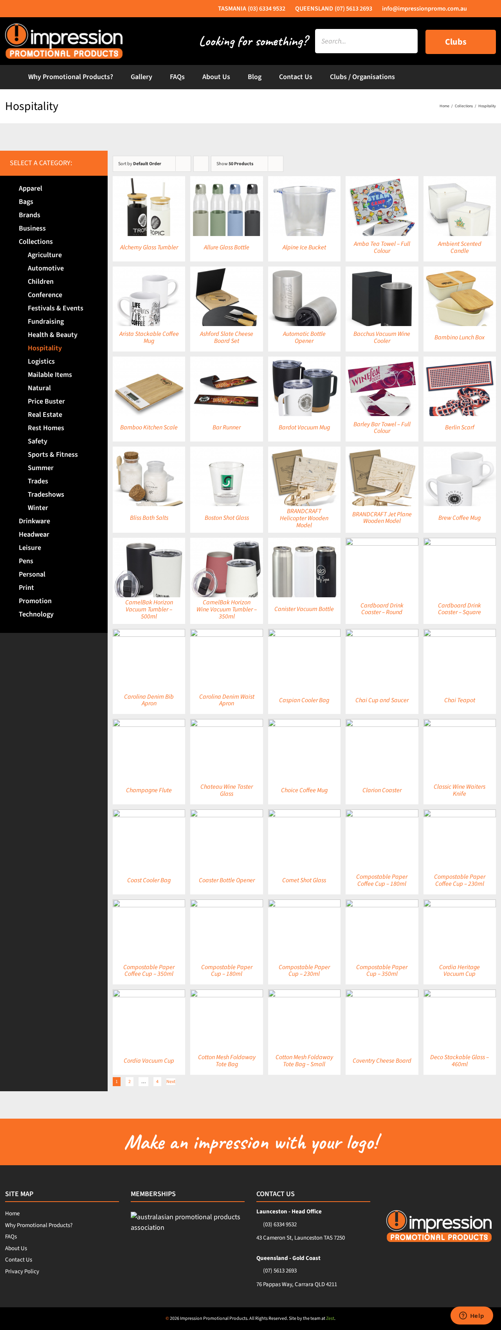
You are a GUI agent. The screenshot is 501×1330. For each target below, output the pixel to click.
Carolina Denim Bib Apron (149, 700)
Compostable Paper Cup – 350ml (381, 971)
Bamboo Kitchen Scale (149, 427)
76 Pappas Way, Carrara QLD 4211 (296, 1284)
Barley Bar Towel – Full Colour (382, 428)
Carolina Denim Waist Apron (226, 700)
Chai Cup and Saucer (382, 700)
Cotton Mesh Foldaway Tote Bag (227, 1061)
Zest (330, 1318)
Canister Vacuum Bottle (304, 609)
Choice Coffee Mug (304, 790)
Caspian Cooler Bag (304, 700)
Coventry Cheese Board (382, 1060)
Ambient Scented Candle (459, 247)
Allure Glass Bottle (226, 247)
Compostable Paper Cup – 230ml (304, 971)
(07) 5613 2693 (280, 1271)
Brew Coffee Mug (459, 518)
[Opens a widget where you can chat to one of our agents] (471, 1316)
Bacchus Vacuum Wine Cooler (381, 337)
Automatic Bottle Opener (304, 337)
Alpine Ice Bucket (304, 247)
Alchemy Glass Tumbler (149, 247)
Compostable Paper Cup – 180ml (226, 971)
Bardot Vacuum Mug (304, 427)
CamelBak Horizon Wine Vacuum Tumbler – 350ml (226, 609)
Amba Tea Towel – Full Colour (382, 247)
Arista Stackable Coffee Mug (149, 337)
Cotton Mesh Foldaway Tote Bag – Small (304, 1061)
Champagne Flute (149, 790)
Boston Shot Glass (227, 518)
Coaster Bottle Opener (227, 880)
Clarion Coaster (382, 790)
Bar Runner (227, 427)
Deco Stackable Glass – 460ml (459, 1061)
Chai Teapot (459, 700)
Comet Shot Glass (304, 880)
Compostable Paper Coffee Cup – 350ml (149, 971)
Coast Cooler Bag (149, 880)
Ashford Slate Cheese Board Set (226, 337)
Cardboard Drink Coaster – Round (382, 609)
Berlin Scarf (459, 427)
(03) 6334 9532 (280, 1224)
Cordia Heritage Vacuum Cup (459, 971)
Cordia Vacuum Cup (149, 1060)
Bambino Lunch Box (459, 337)
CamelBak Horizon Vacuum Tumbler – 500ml (149, 609)
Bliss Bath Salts (149, 518)
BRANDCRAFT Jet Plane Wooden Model (382, 518)
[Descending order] (201, 164)
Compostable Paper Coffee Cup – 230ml (459, 880)
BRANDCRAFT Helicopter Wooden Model (304, 518)
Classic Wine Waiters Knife (459, 790)
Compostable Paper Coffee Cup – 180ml (381, 880)
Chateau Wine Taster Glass (226, 790)
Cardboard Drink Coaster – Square (459, 609)
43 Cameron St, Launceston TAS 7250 (300, 1238)
